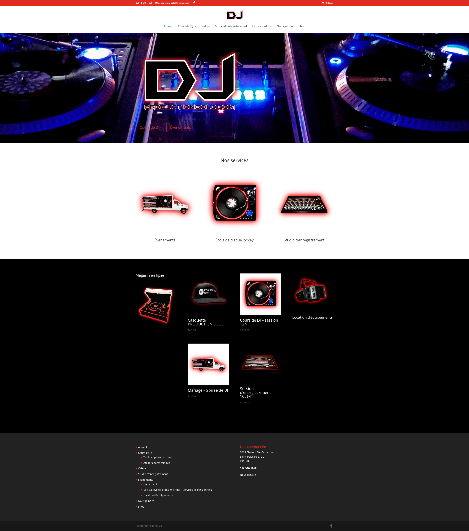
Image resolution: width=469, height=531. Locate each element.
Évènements (260, 26)
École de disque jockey (234, 240)
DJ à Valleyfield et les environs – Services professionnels (177, 489)
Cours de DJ (185, 26)
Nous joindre (285, 26)
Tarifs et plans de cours (157, 457)
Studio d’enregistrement (231, 26)
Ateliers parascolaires (156, 463)
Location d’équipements (312, 317)
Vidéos (206, 26)
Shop (302, 26)
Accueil (168, 26)
